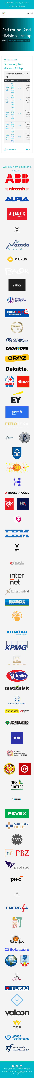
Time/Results (19, 80)
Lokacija (29, 80)
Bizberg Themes (18, 1074)
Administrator (11, 150)
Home (4, 40)
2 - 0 (19, 88)
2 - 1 (19, 113)
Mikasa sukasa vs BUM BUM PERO (12, 136)
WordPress (20, 1071)
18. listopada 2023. (10, 60)
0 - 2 (19, 136)
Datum (7, 80)
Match (12, 80)
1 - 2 (19, 125)
